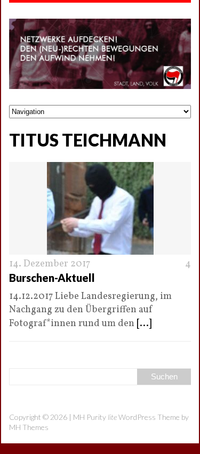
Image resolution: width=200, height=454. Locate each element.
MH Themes (29, 427)
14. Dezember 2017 (49, 264)
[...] (144, 323)
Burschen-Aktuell (52, 277)
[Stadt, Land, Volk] (100, 54)
